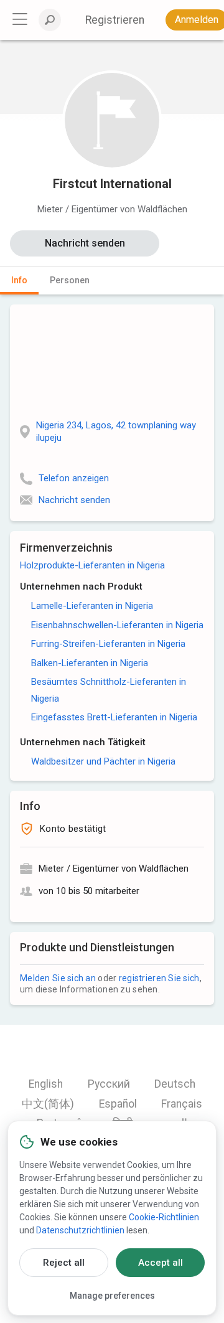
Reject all (64, 1262)
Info (19, 280)
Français (181, 1104)
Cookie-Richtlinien (164, 1217)
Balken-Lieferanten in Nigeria (89, 663)
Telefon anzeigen (74, 478)
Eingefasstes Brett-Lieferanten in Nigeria (114, 717)
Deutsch (174, 1084)
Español (118, 1104)
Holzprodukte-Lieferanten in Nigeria (92, 565)
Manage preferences (112, 1296)
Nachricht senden (85, 243)
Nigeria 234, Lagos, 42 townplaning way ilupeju (116, 431)
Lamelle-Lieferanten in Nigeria (92, 605)
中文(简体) (48, 1104)
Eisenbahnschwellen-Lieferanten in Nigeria (117, 625)
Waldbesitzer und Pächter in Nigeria (103, 761)
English (46, 1084)
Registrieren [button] (114, 20)
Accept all (160, 1262)
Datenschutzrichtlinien (80, 1230)
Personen (70, 280)
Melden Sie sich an (58, 978)
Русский (109, 1084)
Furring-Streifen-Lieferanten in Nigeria (108, 643)
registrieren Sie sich (159, 978)
